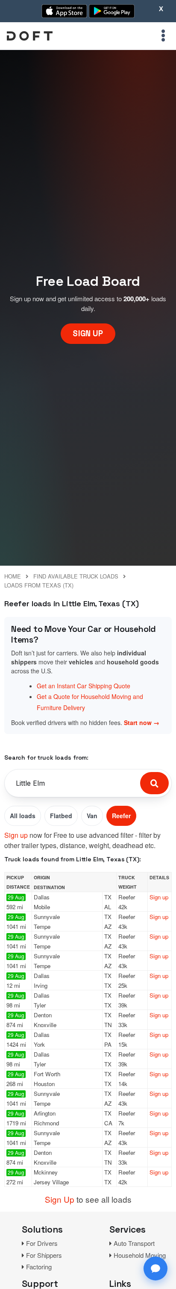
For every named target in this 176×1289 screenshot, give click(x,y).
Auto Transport (134, 1243)
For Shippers (44, 1255)
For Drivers (42, 1243)
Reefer (121, 815)
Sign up (16, 835)
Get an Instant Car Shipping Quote (83, 685)
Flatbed (61, 815)
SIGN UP (88, 333)
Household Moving (140, 1255)
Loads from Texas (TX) (38, 585)
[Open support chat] (155, 1268)
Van (92, 815)
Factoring (39, 1266)
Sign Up (59, 1199)
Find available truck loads (75, 576)
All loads (22, 815)
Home (12, 576)
